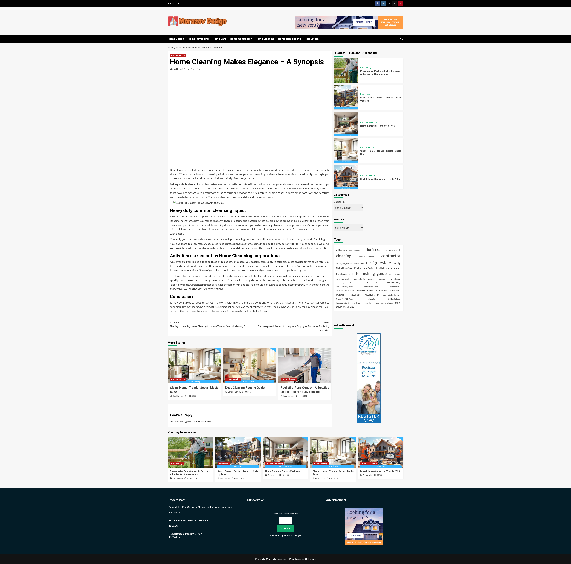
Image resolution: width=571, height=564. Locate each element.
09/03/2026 (191, 396)
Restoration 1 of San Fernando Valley (349, 303)
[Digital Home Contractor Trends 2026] (346, 176)
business (373, 249)
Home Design (176, 38)
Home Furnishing (198, 38)
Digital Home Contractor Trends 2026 (380, 179)
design (372, 262)
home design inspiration (344, 283)
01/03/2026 (247, 392)
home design (394, 278)
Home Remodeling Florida (345, 290)
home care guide (394, 274)
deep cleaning (359, 263)
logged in (187, 421)
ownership (372, 294)
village (350, 306)
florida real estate (345, 273)
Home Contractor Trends (377, 279)
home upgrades (381, 290)
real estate (371, 299)
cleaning (343, 255)
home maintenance (371, 286)
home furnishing (393, 282)
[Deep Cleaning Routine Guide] (249, 365)
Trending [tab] (370, 53)
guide (382, 273)
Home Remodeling (289, 38)
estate (385, 262)
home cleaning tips (358, 279)
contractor (390, 255)
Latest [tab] (340, 53)
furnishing (365, 273)
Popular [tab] (354, 53)
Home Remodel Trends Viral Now (377, 125)
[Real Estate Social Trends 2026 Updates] (346, 96)
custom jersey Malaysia (344, 263)
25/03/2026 (192, 478)
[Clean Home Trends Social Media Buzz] (194, 365)
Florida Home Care (344, 268)
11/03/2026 (239, 478)
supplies (341, 306)
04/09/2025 (302, 396)
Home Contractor (241, 38)
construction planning (366, 257)
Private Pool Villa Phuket (345, 299)
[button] (401, 38)
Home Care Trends (342, 279)
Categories (339, 201)
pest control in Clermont (391, 295)
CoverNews (295, 559)
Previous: (208, 324)
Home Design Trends (370, 283)
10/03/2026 (286, 475)
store (397, 302)
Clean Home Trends (393, 250)
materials (355, 294)
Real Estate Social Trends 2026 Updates (189, 520)
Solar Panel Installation (384, 303)
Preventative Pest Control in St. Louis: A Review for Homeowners (201, 507)
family (396, 263)
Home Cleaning (264, 38)
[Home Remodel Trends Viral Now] (346, 123)
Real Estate (312, 38)
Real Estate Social (394, 299)
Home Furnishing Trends (344, 286)
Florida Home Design (364, 268)
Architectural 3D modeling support (348, 250)
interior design (395, 290)
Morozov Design (292, 535)
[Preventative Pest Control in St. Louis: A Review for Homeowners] (346, 70)
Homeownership (394, 286)
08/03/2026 (382, 475)
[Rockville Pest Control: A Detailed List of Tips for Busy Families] (304, 365)
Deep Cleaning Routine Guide (245, 387)
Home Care (219, 38)
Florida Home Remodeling (388, 268)
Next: (293, 326)
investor (340, 294)
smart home (369, 303)
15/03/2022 (191, 69)
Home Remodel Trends (365, 290)
